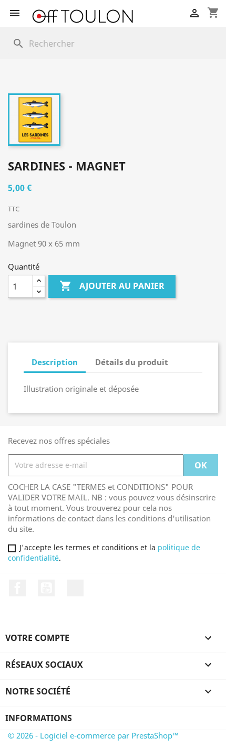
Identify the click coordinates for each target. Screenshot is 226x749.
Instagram (75, 588)
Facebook (17, 588)
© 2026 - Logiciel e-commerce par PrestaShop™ (93, 735)
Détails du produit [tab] (131, 362)
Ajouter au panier (112, 286)
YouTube (46, 588)
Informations (38, 718)
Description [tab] (55, 362)
